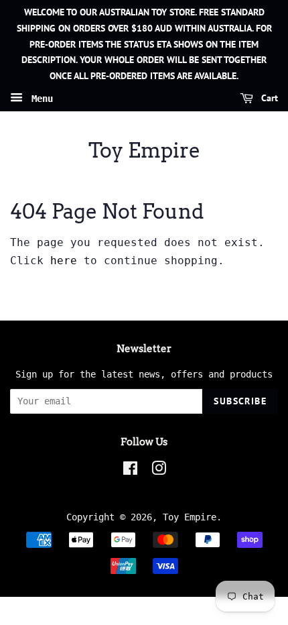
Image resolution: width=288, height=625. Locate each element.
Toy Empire (144, 150)
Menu (39, 98)
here (63, 260)
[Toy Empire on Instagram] (158, 470)
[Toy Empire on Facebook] (130, 470)
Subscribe (240, 401)
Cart (268, 98)
